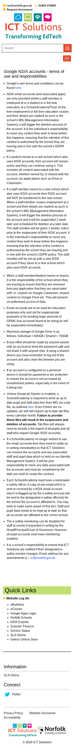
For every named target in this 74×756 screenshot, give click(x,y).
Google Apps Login (23, 613)
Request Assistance (20, 9)
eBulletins (17, 604)
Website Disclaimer (42, 713)
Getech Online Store (24, 639)
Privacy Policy (13, 713)
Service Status (20, 630)
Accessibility (12, 717)
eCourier (16, 609)
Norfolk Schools (21, 617)
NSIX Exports (19, 622)
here (18, 87)
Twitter (16, 694)
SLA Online (18, 635)
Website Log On (17, 598)
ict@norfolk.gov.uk (19, 5)
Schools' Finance (22, 626)
